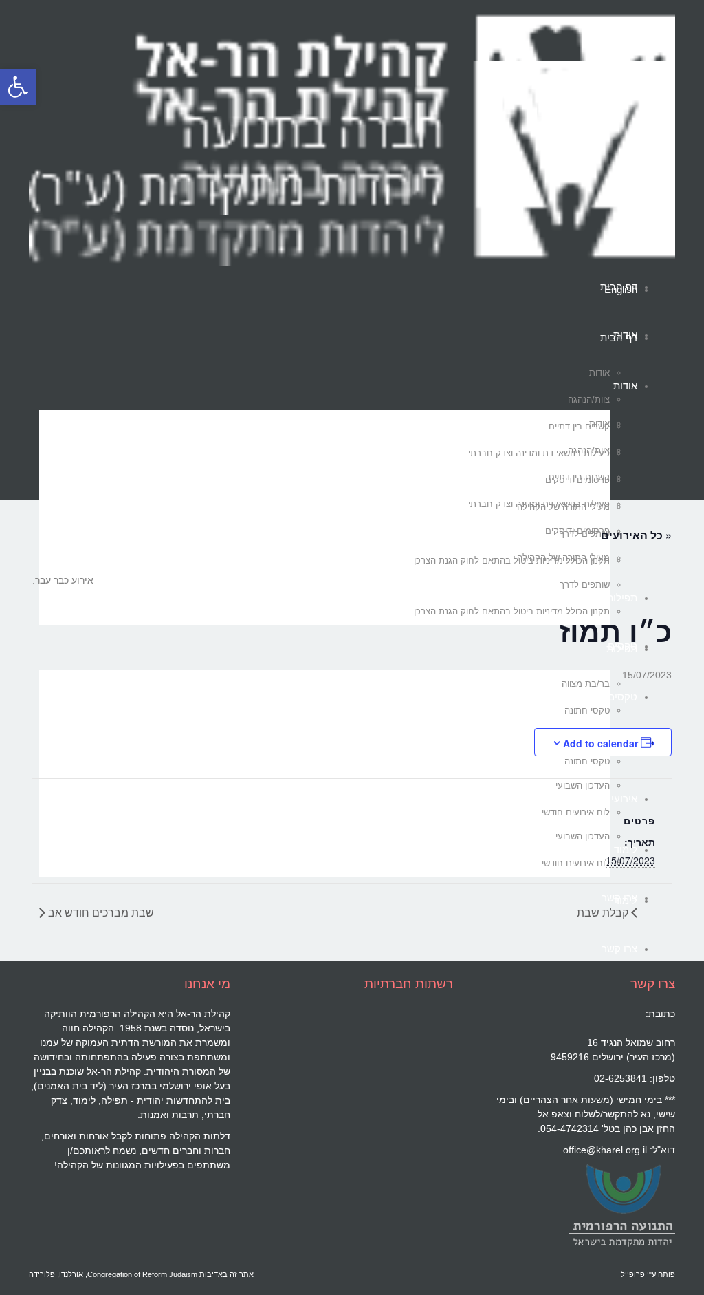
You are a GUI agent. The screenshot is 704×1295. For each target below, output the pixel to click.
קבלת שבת (604, 912)
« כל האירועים (636, 535)
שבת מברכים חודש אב (99, 912)
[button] (18, 87)
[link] (622, 1204)
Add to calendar (600, 743)
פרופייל (633, 1274)
